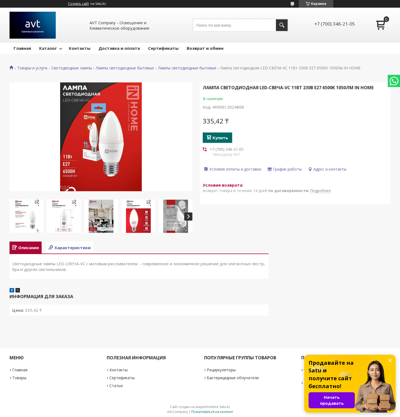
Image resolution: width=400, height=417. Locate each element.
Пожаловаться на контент (212, 411)
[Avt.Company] (33, 25)
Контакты (79, 48)
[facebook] (12, 291)
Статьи (116, 385)
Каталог (48, 48)
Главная (22, 48)
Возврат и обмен (205, 48)
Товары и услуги (32, 68)
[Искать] (282, 25)
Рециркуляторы (221, 369)
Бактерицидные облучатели (233, 377)
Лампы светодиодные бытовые (125, 68)
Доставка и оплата (119, 48)
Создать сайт (78, 4)
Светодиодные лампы (71, 68)
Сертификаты (163, 48)
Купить (220, 137)
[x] (18, 291)
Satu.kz (224, 406)
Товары (19, 377)
